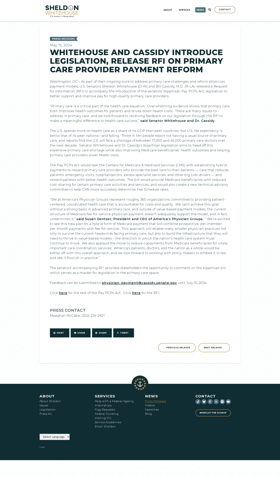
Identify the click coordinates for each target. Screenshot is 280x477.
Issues (44, 405)
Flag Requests (105, 409)
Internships (103, 405)
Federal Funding (106, 413)
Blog (148, 413)
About (47, 396)
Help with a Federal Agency (114, 401)
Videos (150, 405)
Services (105, 396)
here (63, 293)
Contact (205, 396)
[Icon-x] (216, 401)
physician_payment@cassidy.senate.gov (139, 283)
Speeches (152, 409)
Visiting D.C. (103, 418)
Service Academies (108, 422)
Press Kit (46, 413)
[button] (59, 332)
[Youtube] (228, 401)
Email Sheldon (105, 426)
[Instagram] (222, 401)
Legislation (48, 409)
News (151, 396)
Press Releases (63, 39)
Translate (55, 447)
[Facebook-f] (210, 401)
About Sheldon (50, 401)
